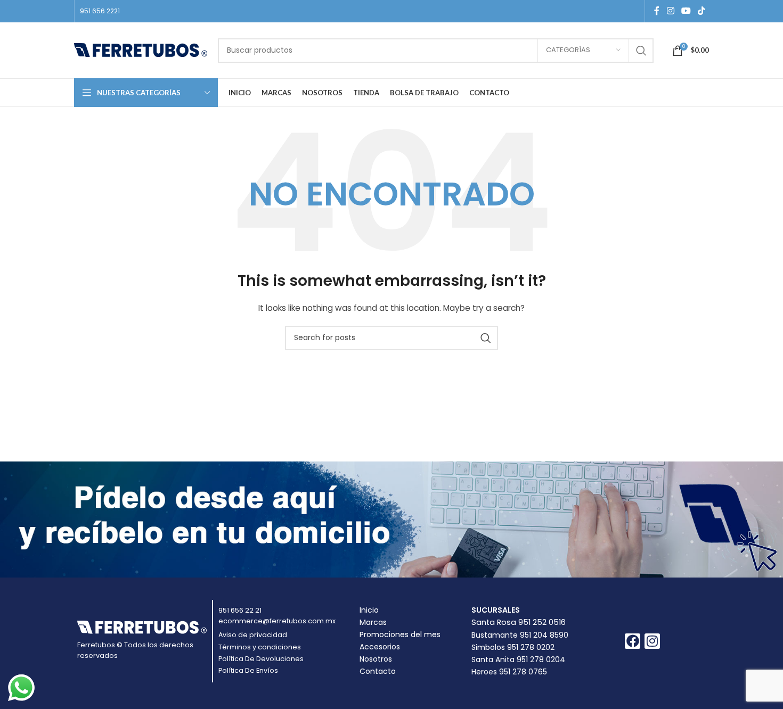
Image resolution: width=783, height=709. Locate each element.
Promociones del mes (400, 634)
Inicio (369, 610)
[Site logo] (140, 49)
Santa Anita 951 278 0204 (518, 659)
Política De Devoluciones (261, 658)
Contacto (378, 671)
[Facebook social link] (656, 11)
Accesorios (380, 646)
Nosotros (376, 659)
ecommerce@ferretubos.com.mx (277, 620)
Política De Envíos (248, 670)
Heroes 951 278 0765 (509, 671)
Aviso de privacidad (252, 634)
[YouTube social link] (686, 11)
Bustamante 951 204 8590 (519, 635)
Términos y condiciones (259, 647)
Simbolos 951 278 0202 (512, 647)
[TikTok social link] (702, 11)
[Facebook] (632, 641)
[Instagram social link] (670, 11)
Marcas (373, 622)
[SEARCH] (641, 50)
